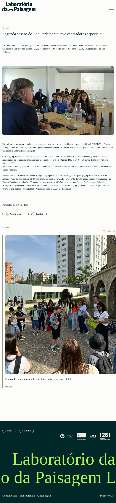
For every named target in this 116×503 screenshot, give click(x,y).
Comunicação (9, 495)
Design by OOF (107, 496)
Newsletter (26, 431)
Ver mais (107, 231)
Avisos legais (44, 495)
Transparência (27, 495)
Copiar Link (15, 214)
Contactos (9, 431)
